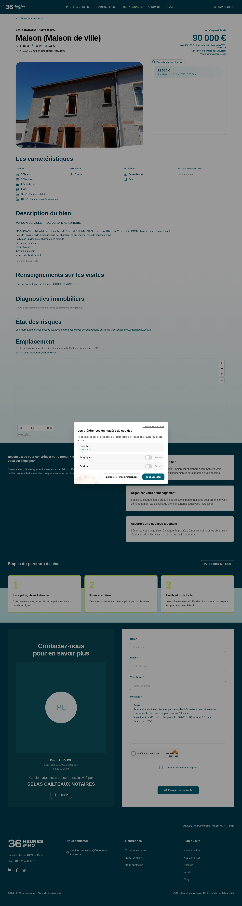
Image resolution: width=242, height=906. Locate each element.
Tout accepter (153, 476)
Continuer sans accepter (153, 426)
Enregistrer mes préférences (122, 476)
